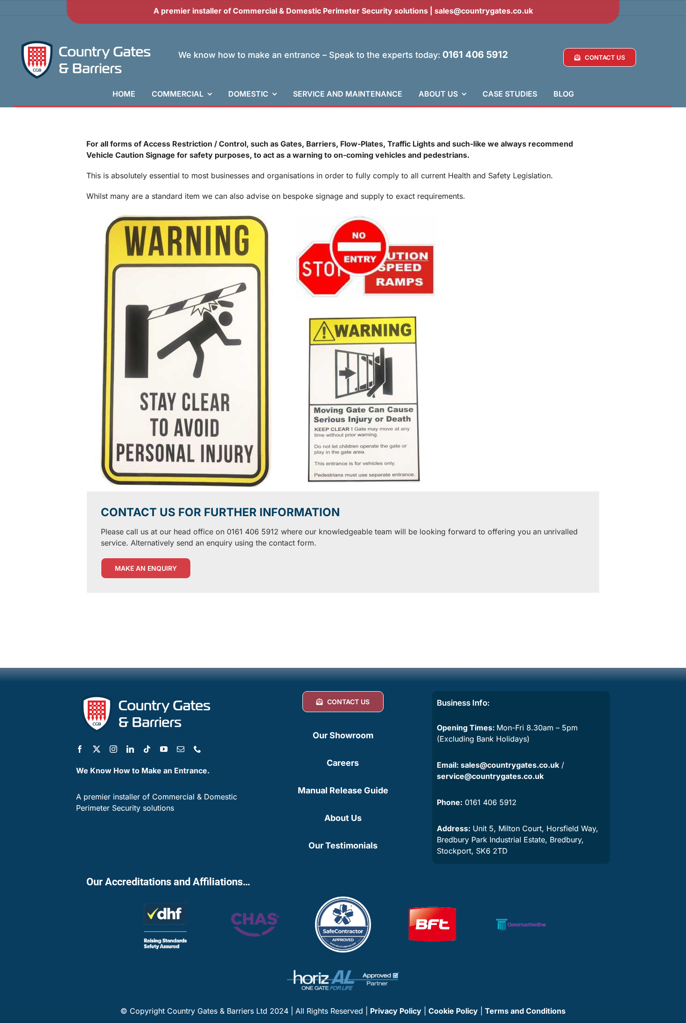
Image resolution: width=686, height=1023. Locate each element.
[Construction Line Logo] (521, 900)
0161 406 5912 (475, 54)
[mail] (180, 749)
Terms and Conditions (525, 1011)
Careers (343, 763)
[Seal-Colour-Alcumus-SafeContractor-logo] (343, 900)
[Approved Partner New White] (343, 965)
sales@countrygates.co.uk (483, 10)
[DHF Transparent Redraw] (165, 900)
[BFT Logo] (432, 900)
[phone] (197, 749)
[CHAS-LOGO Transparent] (254, 906)
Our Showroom (343, 735)
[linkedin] (130, 749)
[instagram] (113, 749)
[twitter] (96, 749)
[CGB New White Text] (86, 41)
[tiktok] (147, 749)
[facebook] (80, 749)
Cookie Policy (453, 1011)
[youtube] (164, 749)
